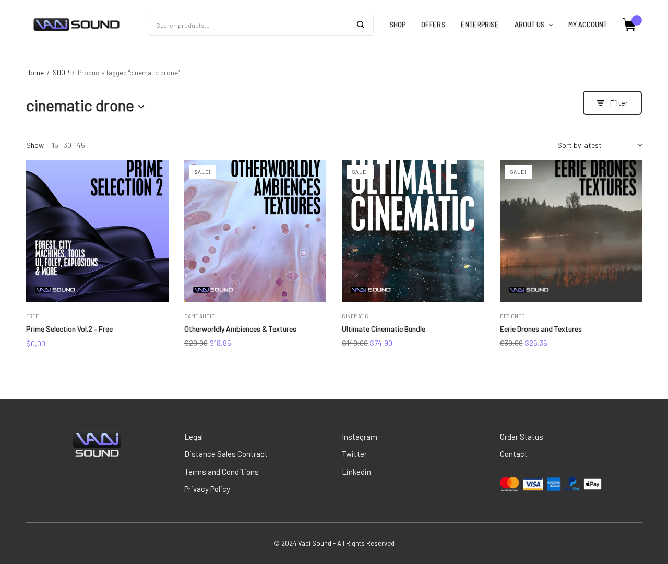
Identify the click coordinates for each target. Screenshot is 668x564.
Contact (514, 454)
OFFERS (433, 24)
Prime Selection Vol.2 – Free (69, 328)
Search (361, 24)
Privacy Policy (207, 489)
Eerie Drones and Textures (541, 328)
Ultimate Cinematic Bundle (383, 328)
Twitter (354, 454)
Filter (619, 103)
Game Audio (199, 316)
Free (32, 316)
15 (55, 145)
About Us (530, 24)
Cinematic (355, 316)
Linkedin (356, 471)
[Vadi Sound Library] (76, 25)
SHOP (397, 24)
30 (67, 145)
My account (587, 24)
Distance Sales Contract (226, 454)
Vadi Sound (314, 543)
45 (81, 145)
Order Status (521, 436)
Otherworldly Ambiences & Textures (240, 328)
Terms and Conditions (221, 471)
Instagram (359, 436)
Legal (193, 436)
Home (35, 72)
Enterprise (480, 24)
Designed (512, 316)
